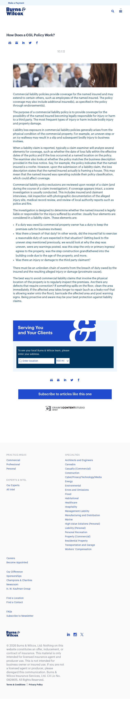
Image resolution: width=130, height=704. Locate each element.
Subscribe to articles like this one (65, 394)
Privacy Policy (36, 685)
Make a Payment (16, 3)
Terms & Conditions (15, 685)
